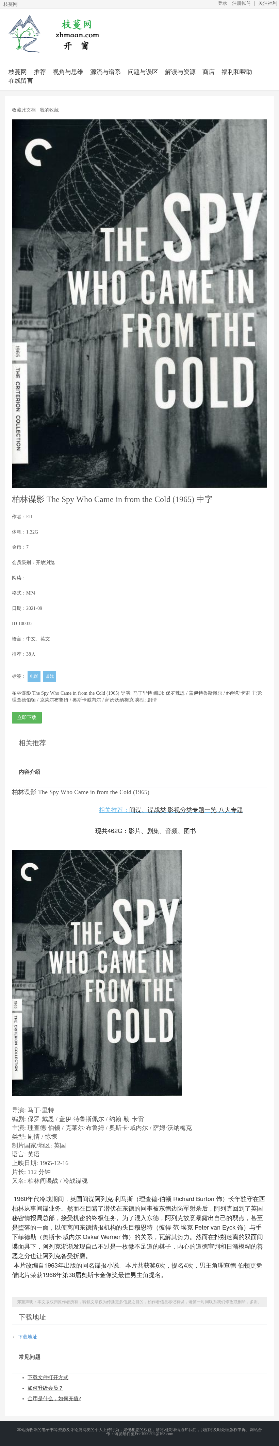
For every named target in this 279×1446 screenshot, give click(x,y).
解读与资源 (180, 72)
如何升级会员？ (45, 1388)
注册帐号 (241, 3)
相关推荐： (171, 810)
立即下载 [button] (26, 717)
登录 (222, 3)
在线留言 (21, 80)
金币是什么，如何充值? (54, 1398)
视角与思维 (68, 72)
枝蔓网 (18, 72)
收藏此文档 (24, 110)
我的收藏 (49, 110)
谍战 (50, 676)
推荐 (40, 72)
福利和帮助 (236, 72)
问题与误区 (143, 72)
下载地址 (27, 1336)
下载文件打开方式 (48, 1377)
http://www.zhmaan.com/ (52, 34)
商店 (208, 72)
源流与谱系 (105, 72)
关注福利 (267, 3)
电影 (34, 676)
